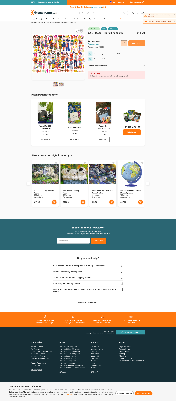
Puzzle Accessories (38, 363)
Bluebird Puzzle (97, 349)
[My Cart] (142, 12)
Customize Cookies (124, 393)
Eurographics (96, 365)
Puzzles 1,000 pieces (67, 356)
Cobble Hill (95, 356)
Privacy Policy (124, 349)
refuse (69, 394)
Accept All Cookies (144, 393)
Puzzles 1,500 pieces (67, 358)
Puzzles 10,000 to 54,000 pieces (72, 368)
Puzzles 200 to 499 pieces (69, 351)
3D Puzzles (35, 365)
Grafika (93, 368)
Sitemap (122, 354)
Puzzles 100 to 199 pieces (69, 349)
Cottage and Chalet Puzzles (41, 351)
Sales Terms (124, 351)
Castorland (95, 351)
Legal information (126, 347)
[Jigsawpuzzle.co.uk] (44, 15)
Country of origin (125, 358)
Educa (93, 363)
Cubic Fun (94, 358)
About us (122, 356)
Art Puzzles (35, 349)
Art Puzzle (95, 347)
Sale (121, 19)
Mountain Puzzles (38, 354)
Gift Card (77, 19)
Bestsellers (57, 19)
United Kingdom (118, 2)
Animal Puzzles (37, 347)
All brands (94, 372)
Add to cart (136, 43)
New (48, 19)
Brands (67, 19)
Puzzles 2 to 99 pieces (68, 347)
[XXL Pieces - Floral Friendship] (55, 84)
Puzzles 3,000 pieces (67, 363)
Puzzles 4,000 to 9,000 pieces (71, 365)
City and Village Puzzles (40, 358)
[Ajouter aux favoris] (81, 30)
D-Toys (93, 361)
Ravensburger (93, 44)
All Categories (36, 370)
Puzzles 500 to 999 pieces (69, 354)
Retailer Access (136, 2)
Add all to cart (132, 132)
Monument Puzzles (38, 356)
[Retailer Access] (143, 3)
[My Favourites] (137, 12)
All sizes (62, 372)
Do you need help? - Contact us (131, 361)
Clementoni (95, 354)
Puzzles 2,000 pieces (67, 361)
